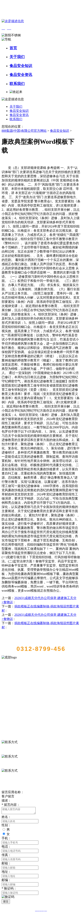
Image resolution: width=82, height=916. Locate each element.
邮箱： (6, 863)
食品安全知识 (21, 66)
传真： (6, 855)
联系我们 (17, 84)
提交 (5, 901)
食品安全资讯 (21, 75)
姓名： (6, 817)
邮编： (6, 880)
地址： (6, 871)
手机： (6, 838)
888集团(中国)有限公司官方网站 (24, 130)
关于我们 (17, 57)
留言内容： (11, 804)
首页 (13, 48)
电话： (6, 846)
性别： (6, 825)
